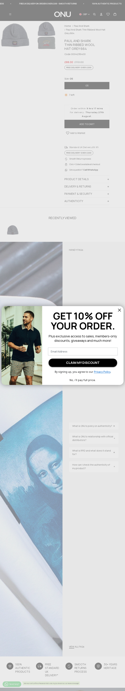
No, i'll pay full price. (83, 380)
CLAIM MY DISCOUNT (83, 362)
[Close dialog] (119, 310)
